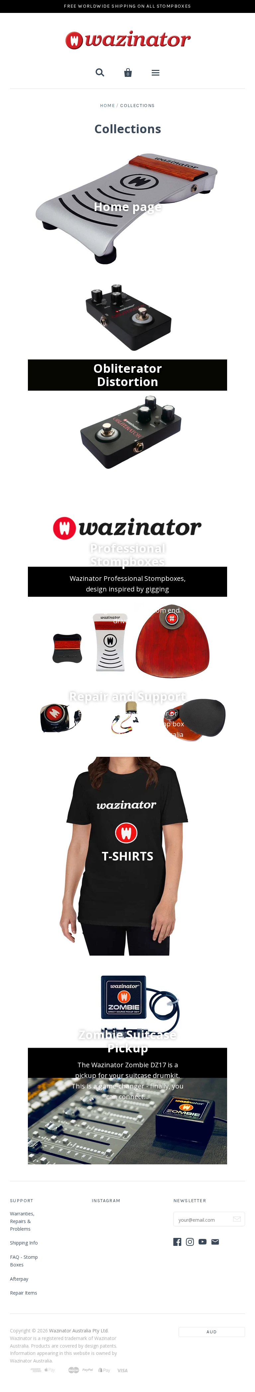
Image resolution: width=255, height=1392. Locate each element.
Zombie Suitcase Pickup (127, 1041)
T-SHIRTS (127, 856)
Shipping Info (24, 1243)
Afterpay (19, 1279)
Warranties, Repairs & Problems (22, 1221)
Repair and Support (127, 696)
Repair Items (23, 1293)
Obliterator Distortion (127, 375)
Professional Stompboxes (127, 554)
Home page (128, 206)
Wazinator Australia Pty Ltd (78, 1330)
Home (107, 105)
